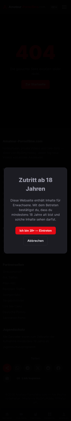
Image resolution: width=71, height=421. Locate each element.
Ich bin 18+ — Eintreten (36, 230)
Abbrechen (35, 241)
